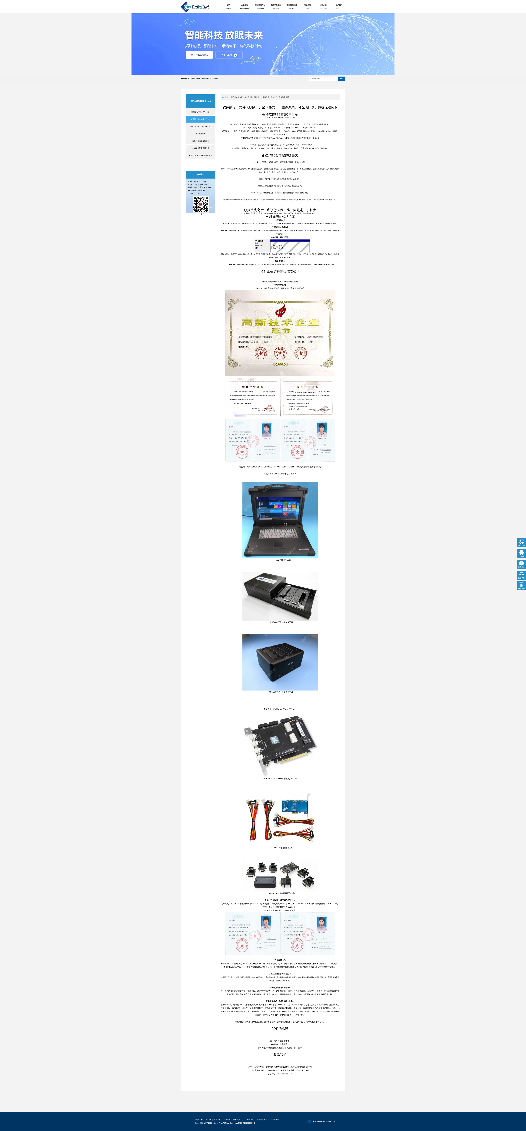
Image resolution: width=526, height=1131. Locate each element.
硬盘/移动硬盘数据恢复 (200, 141)
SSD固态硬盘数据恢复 (200, 148)
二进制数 (261, 124)
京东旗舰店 (275, 1120)
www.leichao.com (284, 1074)
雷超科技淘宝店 (263, 1120)
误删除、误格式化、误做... (200, 119)
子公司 (208, 1120)
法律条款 (227, 1120)
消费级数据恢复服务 (238, 97)
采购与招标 (199, 1120)
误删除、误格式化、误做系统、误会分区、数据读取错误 (268, 97)
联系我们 (217, 1120)
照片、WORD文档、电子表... (200, 126)
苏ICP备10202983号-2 (246, 1123)
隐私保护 (236, 1120)
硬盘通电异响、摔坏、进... (200, 112)
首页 (226, 97)
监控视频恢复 (201, 134)
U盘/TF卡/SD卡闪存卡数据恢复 (200, 155)
